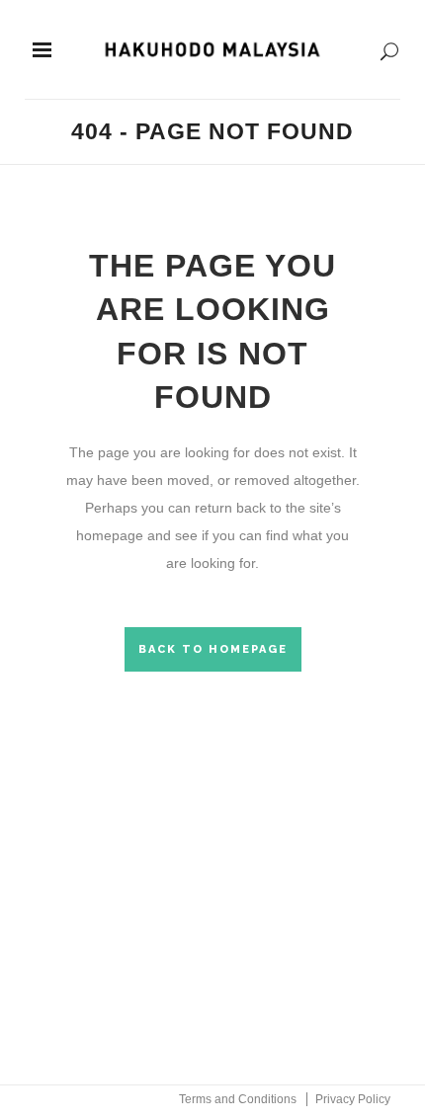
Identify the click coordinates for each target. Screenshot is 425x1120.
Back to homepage (213, 649)
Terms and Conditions (238, 1099)
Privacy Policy (352, 1099)
